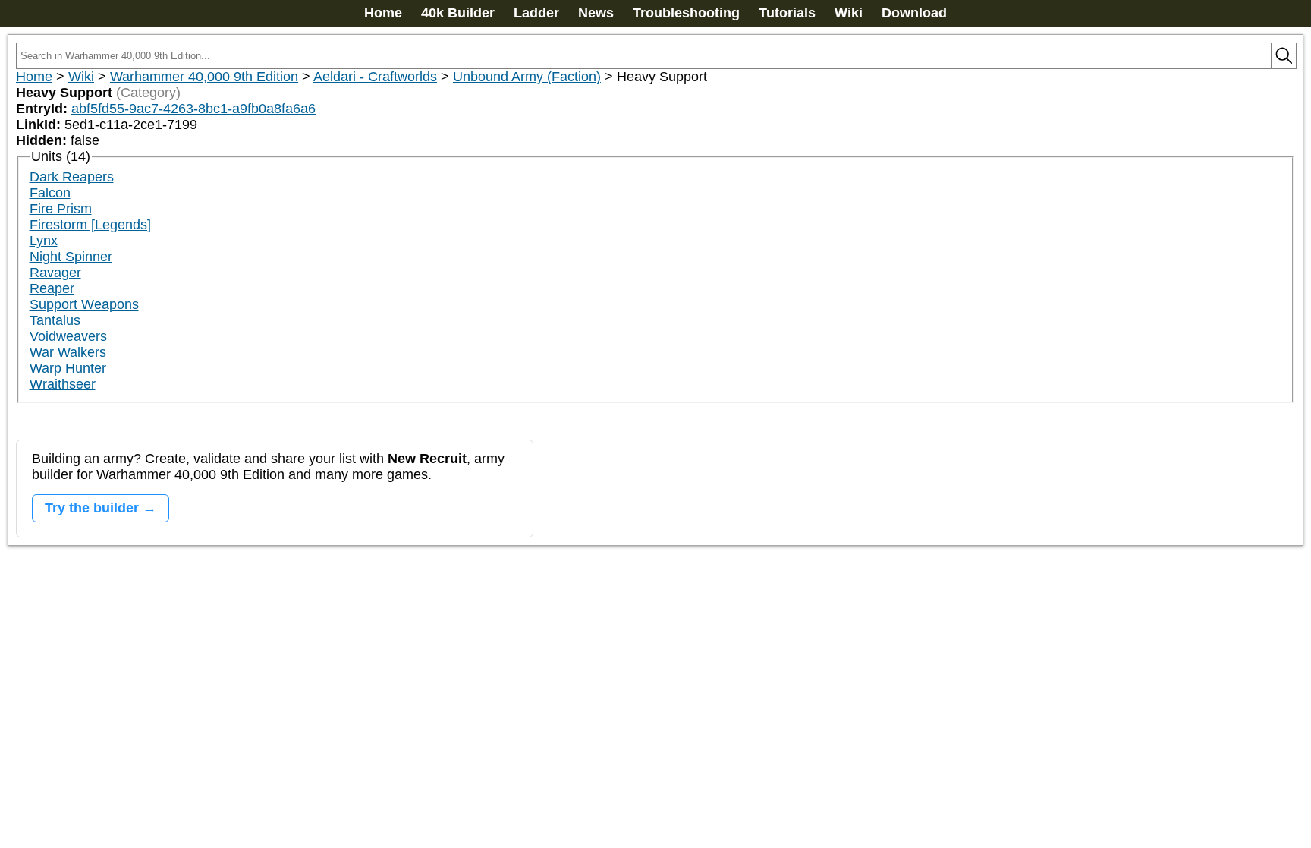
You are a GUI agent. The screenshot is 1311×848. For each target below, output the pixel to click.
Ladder (536, 12)
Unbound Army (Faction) (527, 76)
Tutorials (787, 12)
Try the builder (92, 507)
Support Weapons (84, 304)
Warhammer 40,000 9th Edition (204, 76)
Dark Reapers (72, 176)
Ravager (55, 272)
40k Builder (458, 12)
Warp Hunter (68, 368)
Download (914, 12)
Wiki (849, 12)
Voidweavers (68, 336)
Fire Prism (61, 208)
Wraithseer (63, 384)
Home (383, 12)
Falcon (50, 192)
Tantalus (55, 320)
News (596, 12)
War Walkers (68, 352)
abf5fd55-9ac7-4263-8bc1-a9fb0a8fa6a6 (193, 108)
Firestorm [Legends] (90, 224)
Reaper (52, 288)
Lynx (44, 240)
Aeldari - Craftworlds (375, 76)
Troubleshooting (686, 12)
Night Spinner (71, 256)
